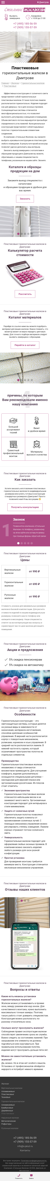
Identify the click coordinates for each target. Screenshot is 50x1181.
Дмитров (44, 2)
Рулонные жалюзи (9, 1128)
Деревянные (7, 1111)
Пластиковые (7, 1094)
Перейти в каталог (25, 345)
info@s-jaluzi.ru (25, 1146)
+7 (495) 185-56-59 (25, 23)
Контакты (25, 1150)
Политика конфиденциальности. (34, 1161)
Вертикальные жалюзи (11, 1088)
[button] (18, 234)
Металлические (8, 1121)
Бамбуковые (7, 1108)
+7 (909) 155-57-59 (25, 27)
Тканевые (5, 1097)
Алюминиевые (8, 1091)
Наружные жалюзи (10, 1118)
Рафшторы (6, 1124)
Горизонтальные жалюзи (13, 1101)
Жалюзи (5, 1084)
